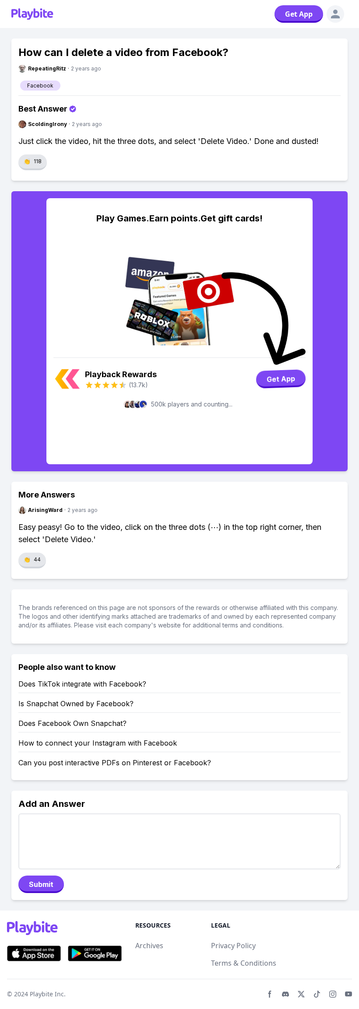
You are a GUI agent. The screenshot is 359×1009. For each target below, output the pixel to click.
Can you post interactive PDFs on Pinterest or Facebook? (114, 762)
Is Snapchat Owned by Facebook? (76, 703)
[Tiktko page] (316, 994)
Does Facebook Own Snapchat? (72, 723)
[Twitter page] (301, 994)
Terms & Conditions (243, 963)
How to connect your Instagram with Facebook (97, 743)
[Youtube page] (348, 994)
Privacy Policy (233, 945)
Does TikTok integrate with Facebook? (82, 684)
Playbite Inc (47, 994)
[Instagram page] (332, 994)
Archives (149, 945)
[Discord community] (285, 994)
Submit (41, 884)
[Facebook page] (269, 994)
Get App (299, 14)
